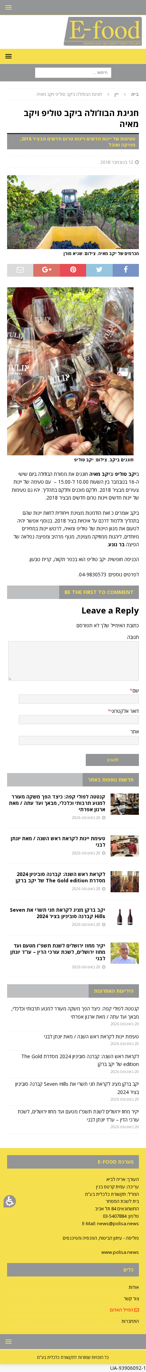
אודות (134, 1287)
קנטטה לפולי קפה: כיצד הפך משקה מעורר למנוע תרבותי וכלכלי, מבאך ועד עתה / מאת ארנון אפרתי (57, 803)
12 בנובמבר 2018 (116, 162)
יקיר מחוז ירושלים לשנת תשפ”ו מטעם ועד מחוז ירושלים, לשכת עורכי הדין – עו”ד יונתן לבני (57, 952)
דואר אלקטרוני (125, 711)
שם (136, 690)
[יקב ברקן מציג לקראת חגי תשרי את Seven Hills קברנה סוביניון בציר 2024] (125, 917)
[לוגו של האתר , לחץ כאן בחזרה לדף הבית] (73, 44)
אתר (134, 731)
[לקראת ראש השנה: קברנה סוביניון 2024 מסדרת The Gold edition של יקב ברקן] (125, 881)
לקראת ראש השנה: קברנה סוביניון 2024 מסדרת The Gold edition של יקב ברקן (60, 877)
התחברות (130, 1321)
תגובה (133, 637)
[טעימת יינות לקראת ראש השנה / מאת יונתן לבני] (125, 846)
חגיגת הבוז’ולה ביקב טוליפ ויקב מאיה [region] (87, 94)
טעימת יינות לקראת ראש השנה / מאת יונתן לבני (58, 841)
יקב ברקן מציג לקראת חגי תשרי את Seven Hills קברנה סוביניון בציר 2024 (57, 913)
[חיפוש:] (73, 72)
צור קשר (131, 1298)
